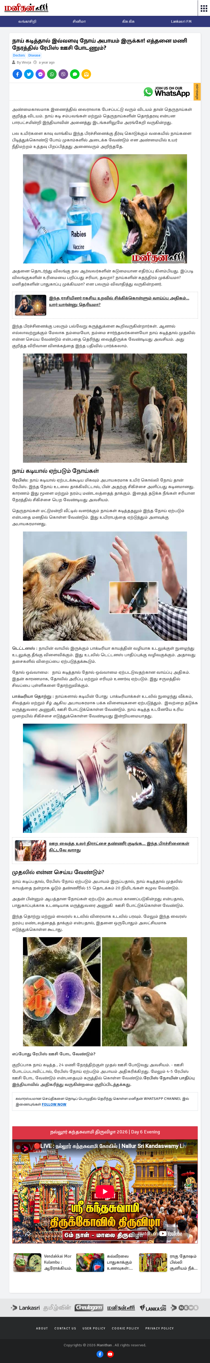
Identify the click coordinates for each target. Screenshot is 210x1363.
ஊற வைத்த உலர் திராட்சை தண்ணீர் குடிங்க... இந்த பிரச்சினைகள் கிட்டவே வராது (119, 847)
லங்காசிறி (27, 21)
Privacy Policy (159, 1328)
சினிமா (79, 21)
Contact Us (65, 1328)
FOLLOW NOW (54, 1104)
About (42, 1328)
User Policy (94, 1328)
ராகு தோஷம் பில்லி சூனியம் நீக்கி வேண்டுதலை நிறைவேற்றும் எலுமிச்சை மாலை (185, 1263)
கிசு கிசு (128, 21)
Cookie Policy (125, 1328)
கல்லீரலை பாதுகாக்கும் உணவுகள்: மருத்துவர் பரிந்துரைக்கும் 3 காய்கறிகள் (122, 1263)
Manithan (104, 1345)
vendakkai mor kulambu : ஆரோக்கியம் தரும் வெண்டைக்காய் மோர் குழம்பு (61, 1263)
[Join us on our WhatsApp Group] (166, 92)
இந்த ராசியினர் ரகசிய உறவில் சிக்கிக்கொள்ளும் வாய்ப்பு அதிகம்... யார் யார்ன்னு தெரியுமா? (119, 301)
